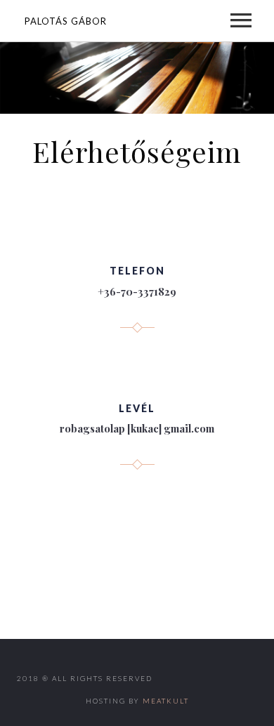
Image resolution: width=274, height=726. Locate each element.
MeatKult (166, 701)
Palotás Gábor (66, 21)
